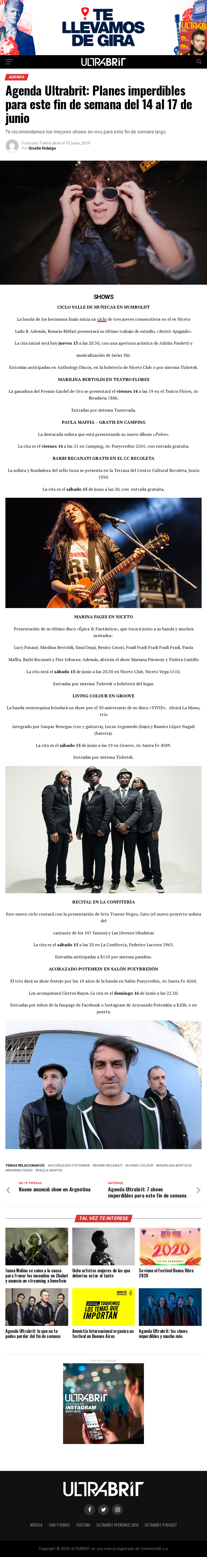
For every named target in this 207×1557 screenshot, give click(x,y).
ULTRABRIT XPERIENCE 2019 (117, 1525)
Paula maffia (49, 1170)
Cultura (83, 1525)
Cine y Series (59, 1525)
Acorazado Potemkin (70, 1165)
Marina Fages (20, 1170)
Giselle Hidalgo (42, 148)
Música (36, 1525)
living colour (140, 1165)
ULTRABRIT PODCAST (161, 1525)
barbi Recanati (109, 1165)
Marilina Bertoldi (175, 1165)
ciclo (101, 319)
